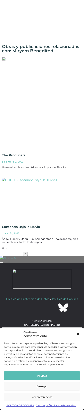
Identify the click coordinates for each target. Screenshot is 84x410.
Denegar (42, 386)
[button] (78, 334)
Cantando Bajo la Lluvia (21, 227)
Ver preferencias (42, 397)
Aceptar (42, 375)
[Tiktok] (52, 307)
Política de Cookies (65, 299)
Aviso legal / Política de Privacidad (56, 405)
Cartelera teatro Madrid (42, 324)
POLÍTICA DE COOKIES (20, 405)
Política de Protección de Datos (27, 299)
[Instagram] (42, 307)
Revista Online (42, 320)
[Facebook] (21, 307)
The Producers (13, 155)
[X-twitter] (31, 307)
